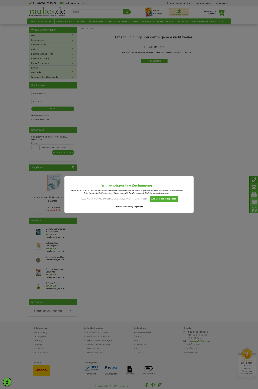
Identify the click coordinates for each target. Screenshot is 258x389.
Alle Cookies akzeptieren (163, 199)
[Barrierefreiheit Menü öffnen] (7, 382)
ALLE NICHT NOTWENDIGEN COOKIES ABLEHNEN (106, 199)
